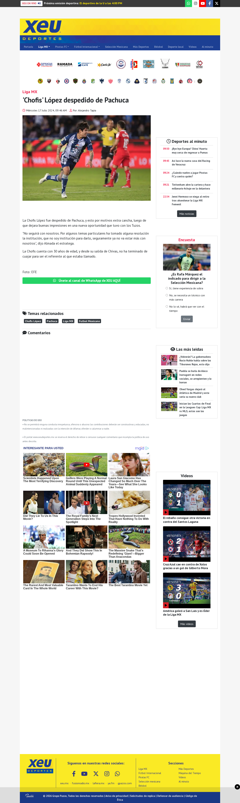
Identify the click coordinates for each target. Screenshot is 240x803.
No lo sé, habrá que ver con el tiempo (186, 308)
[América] (40, 81)
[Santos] (163, 81)
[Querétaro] (146, 81)
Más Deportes (141, 46)
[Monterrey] (102, 81)
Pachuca (52, 321)
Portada (28, 46)
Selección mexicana (149, 781)
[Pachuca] (119, 81)
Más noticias (186, 213)
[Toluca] (190, 81)
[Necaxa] (110, 81)
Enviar (186, 319)
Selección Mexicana (116, 46)
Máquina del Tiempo (190, 773)
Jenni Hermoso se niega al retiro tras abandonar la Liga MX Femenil (190, 200)
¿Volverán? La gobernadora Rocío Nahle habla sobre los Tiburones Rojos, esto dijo (195, 360)
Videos (193, 46)
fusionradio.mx (80, 783)
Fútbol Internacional (86, 46)
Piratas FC (61, 46)
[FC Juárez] (75, 81)
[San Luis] (154, 81)
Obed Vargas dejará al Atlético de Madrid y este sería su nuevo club (194, 393)
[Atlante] (49, 81)
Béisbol (158, 46)
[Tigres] (172, 81)
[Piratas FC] (200, 81)
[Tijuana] (181, 81)
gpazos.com (125, 783)
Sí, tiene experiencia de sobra (186, 288)
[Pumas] (137, 81)
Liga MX (43, 46)
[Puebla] (128, 81)
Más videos (186, 624)
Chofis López (33, 321)
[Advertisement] (86, 379)
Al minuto (207, 46)
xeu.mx (64, 783)
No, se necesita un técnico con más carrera (187, 297)
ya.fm (111, 783)
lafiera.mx (98, 783)
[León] (93, 81)
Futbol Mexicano (89, 321)
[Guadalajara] (84, 81)
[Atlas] (58, 81)
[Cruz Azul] (67, 81)
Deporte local (175, 46)
